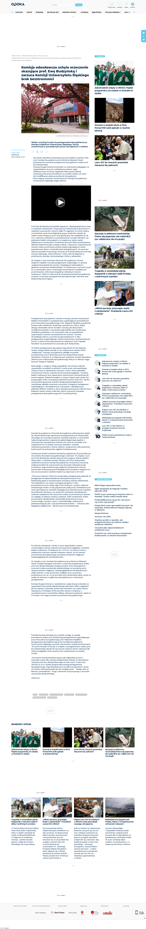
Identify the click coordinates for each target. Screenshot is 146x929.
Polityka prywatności (41, 906)
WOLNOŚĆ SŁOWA (52, 697)
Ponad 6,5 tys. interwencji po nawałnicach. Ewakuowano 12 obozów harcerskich (113, 534)
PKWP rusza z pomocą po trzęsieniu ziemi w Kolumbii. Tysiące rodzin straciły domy (114, 495)
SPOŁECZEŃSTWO (69, 694)
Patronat (105, 906)
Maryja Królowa (101, 513)
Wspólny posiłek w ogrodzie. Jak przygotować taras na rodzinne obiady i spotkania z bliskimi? (112, 522)
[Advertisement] (73, 32)
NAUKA (35, 694)
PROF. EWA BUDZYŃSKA (56, 694)
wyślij (46, 152)
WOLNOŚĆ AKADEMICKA (39, 697)
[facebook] (144, 33)
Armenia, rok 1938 (103, 516)
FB (33, 152)
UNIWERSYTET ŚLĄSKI (81, 694)
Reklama (83, 906)
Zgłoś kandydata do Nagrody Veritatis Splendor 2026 (111, 490)
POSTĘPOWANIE (43, 694)
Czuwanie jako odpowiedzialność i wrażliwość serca (109, 529)
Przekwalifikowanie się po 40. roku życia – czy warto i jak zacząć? (113, 501)
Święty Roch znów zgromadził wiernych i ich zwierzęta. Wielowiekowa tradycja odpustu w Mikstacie (114, 507)
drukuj (42, 152)
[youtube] (144, 40)
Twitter (37, 152)
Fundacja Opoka (20, 906)
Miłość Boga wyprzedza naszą (107, 485)
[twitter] (144, 36)
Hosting (126, 906)
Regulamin (62, 906)
